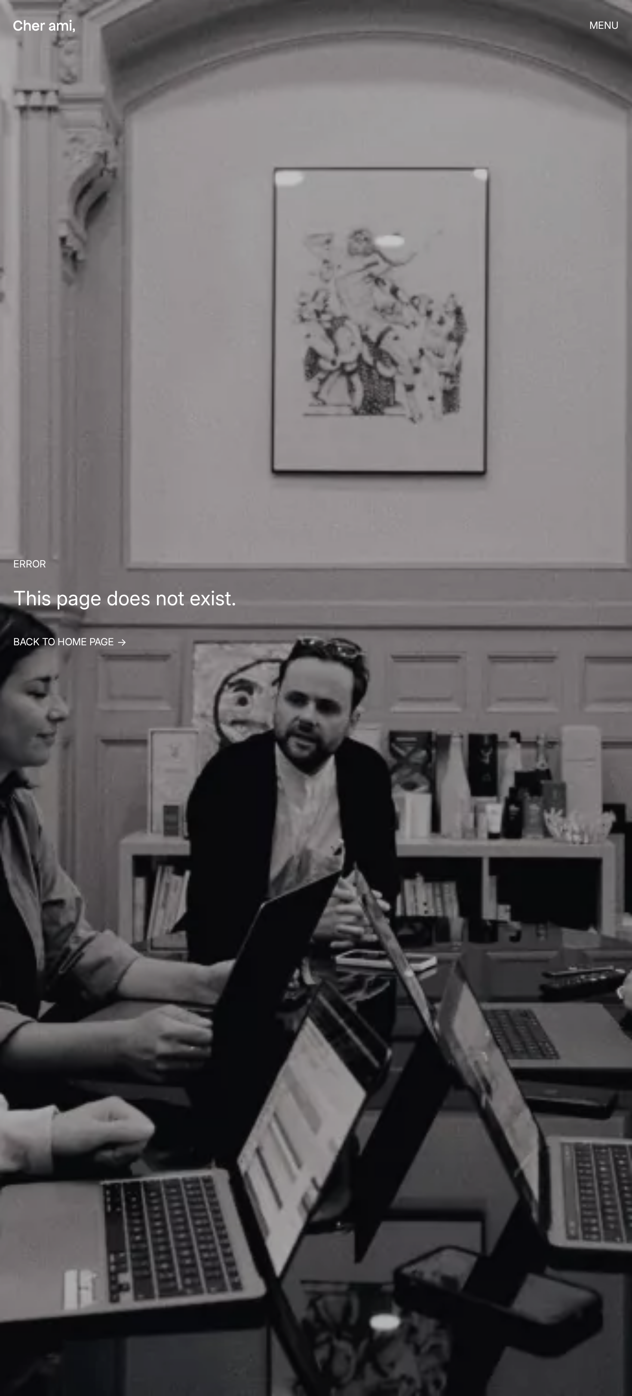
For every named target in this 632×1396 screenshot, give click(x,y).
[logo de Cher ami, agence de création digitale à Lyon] (44, 26)
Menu (604, 25)
